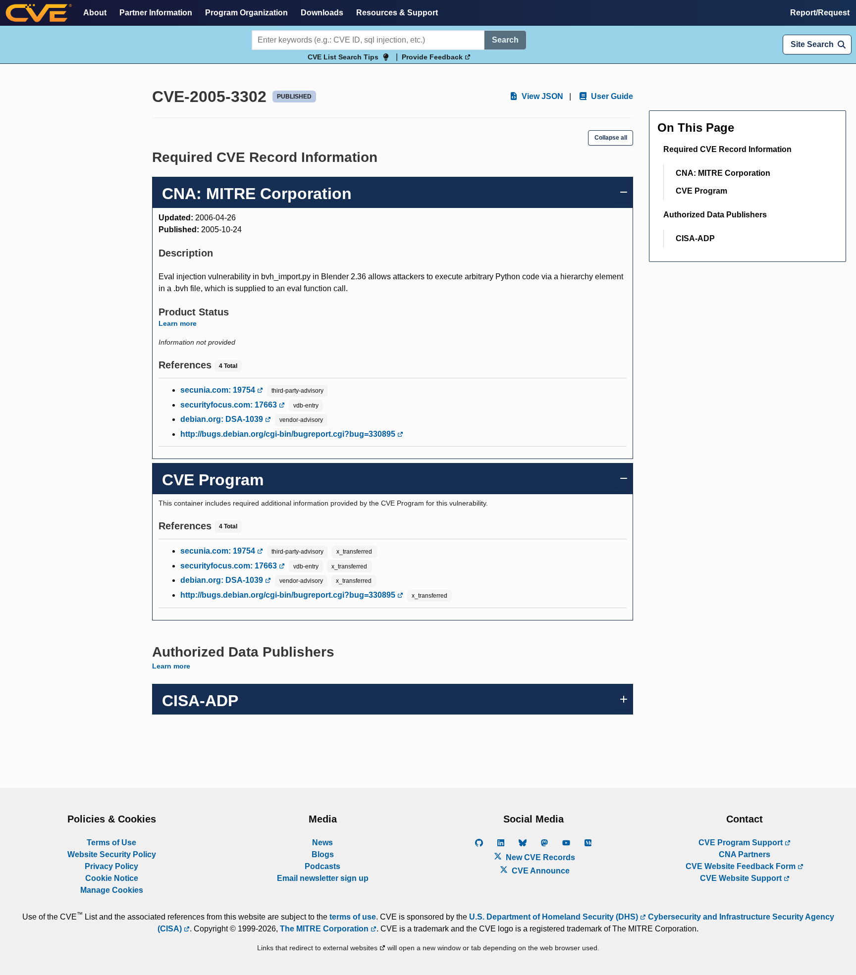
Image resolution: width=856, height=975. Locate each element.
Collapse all (610, 137)
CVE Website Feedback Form (742, 866)
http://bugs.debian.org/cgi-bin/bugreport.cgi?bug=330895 (288, 434)
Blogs (323, 854)
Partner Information (155, 12)
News (322, 842)
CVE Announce (540, 871)
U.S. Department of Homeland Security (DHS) (554, 917)
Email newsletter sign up (323, 878)
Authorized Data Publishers (715, 214)
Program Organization (246, 12)
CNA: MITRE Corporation (723, 173)
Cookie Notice (111, 878)
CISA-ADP (695, 238)
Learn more (178, 323)
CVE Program (701, 191)
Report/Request (820, 12)
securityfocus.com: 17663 (229, 405)
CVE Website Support (742, 878)
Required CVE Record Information (727, 149)
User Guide (611, 96)
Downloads (322, 12)
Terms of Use (111, 842)
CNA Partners (744, 854)
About (95, 12)
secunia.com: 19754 (218, 390)
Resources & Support (397, 12)
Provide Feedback (433, 57)
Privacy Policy (111, 866)
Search (505, 40)
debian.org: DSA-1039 (222, 419)
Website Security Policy (111, 854)
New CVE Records (539, 857)
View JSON (541, 96)
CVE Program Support (741, 842)
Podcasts (322, 866)
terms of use (352, 917)
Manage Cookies (111, 890)
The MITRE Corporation (325, 928)
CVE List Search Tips (343, 57)
